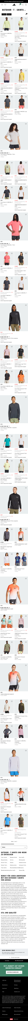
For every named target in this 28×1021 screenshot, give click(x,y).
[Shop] (14, 5)
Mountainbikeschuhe (14, 867)
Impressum (4, 988)
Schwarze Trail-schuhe (22, 865)
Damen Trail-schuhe (4, 865)
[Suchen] (22, 4)
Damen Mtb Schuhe (21, 870)
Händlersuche (17, 991)
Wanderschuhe (13, 857)
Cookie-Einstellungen (6, 1007)
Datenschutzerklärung (18, 1011)
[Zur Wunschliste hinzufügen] (12, 19)
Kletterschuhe (13, 865)
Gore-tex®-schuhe (12, 870)
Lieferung (4, 980)
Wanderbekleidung (5, 870)
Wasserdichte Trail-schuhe (4, 860)
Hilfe (3, 991)
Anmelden (7, 960)
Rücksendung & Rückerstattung (17, 981)
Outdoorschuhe (22, 862)
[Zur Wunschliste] (5, 4)
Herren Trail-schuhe (4, 862)
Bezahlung (16, 988)
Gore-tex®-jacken (21, 857)
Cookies (3, 1011)
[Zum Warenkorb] (25, 4)
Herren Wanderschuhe (13, 860)
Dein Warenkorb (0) (19, 960)
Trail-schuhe (4, 857)
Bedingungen (5, 1014)
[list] (12, 14)
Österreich (16, 1019)
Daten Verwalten (17, 1007)
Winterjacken (22, 860)
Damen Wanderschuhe (13, 862)
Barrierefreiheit (17, 1014)
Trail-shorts (4, 867)
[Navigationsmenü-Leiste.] (2, 4)
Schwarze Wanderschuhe (22, 868)
